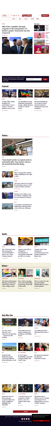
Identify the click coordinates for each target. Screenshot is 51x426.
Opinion (37, 18)
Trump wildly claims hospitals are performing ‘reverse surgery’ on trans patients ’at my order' (8, 105)
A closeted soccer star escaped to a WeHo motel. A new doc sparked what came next (25, 399)
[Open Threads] (16, 15)
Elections (16, 191)
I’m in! (45, 79)
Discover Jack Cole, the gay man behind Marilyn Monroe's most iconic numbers (41, 283)
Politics (13, 18)
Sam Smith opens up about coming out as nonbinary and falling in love (25, 333)
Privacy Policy (35, 416)
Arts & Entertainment (22, 352)
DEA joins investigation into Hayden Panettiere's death (41, 356)
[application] (41, 49)
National (3, 23)
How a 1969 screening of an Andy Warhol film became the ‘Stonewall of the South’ (25, 283)
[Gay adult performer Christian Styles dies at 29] (41, 322)
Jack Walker (4, 288)
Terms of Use (42, 416)
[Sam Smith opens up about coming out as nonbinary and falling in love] (25, 322)
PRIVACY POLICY (28, 416)
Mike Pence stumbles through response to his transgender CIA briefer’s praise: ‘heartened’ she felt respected (16, 29)
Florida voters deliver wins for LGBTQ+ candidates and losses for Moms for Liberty (22, 195)
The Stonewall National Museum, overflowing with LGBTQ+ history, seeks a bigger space (9, 283)
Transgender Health (48, 33)
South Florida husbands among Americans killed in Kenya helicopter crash (9, 357)
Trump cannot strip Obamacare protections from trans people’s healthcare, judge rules (41, 252)
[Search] (40, 15)
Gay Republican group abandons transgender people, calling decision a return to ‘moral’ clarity (25, 105)
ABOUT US (10, 416)
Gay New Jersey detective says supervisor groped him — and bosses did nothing (9, 334)
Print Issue (16, 170)
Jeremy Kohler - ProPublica (38, 110)
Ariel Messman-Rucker (38, 336)
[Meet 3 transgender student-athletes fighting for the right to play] (7, 174)
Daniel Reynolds (21, 362)
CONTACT (6, 416)
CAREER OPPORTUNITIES (15, 416)
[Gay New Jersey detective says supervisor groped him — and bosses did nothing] (9, 322)
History (32, 18)
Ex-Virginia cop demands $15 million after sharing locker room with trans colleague (23, 206)
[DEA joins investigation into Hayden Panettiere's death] (41, 346)
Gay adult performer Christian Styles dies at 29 (41, 332)
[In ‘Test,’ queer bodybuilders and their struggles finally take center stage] (25, 346)
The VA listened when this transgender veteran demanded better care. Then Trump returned (8, 252)
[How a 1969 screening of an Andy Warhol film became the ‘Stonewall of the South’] (25, 272)
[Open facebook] (12, 15)
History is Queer (5, 278)
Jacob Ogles (20, 110)
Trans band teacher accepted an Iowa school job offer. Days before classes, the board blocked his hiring (17, 162)
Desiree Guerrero (17, 178)
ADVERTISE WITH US (22, 416)
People (19, 328)
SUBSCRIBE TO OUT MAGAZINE (5, 15)
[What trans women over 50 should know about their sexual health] (39, 35)
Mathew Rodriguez (37, 360)
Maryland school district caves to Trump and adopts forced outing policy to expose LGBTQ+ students (41, 399)
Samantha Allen (21, 288)
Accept (41, 420)
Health (26, 18)
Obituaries (36, 328)
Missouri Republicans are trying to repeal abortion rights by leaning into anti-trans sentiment (41, 105)
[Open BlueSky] (14, 15)
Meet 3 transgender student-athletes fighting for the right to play (23, 174)
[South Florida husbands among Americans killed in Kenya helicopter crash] (9, 346)
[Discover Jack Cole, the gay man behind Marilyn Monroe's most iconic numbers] (41, 272)
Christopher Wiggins (5, 35)
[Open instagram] (18, 15)
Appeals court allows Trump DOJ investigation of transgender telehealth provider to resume (25, 252)
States (35, 99)
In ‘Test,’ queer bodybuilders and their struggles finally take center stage (25, 357)
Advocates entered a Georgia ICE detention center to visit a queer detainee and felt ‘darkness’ (23, 185)
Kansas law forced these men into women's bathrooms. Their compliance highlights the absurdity (8, 400)
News (20, 18)
